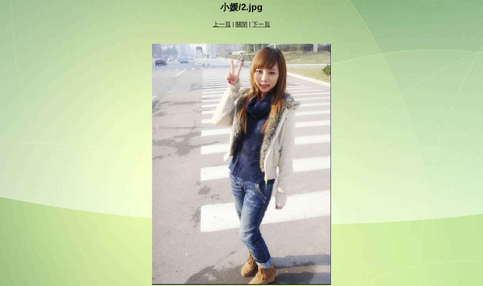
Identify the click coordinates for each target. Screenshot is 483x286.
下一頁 (261, 24)
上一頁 (222, 24)
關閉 (241, 24)
